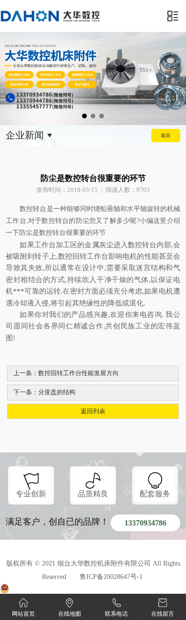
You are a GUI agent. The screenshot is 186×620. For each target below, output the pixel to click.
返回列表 (93, 411)
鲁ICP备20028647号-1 (111, 576)
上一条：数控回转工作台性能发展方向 (66, 373)
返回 (165, 135)
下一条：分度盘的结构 (44, 392)
